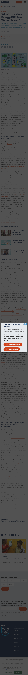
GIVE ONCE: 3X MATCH (12, 349)
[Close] (25, 323)
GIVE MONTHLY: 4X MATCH (13, 344)
